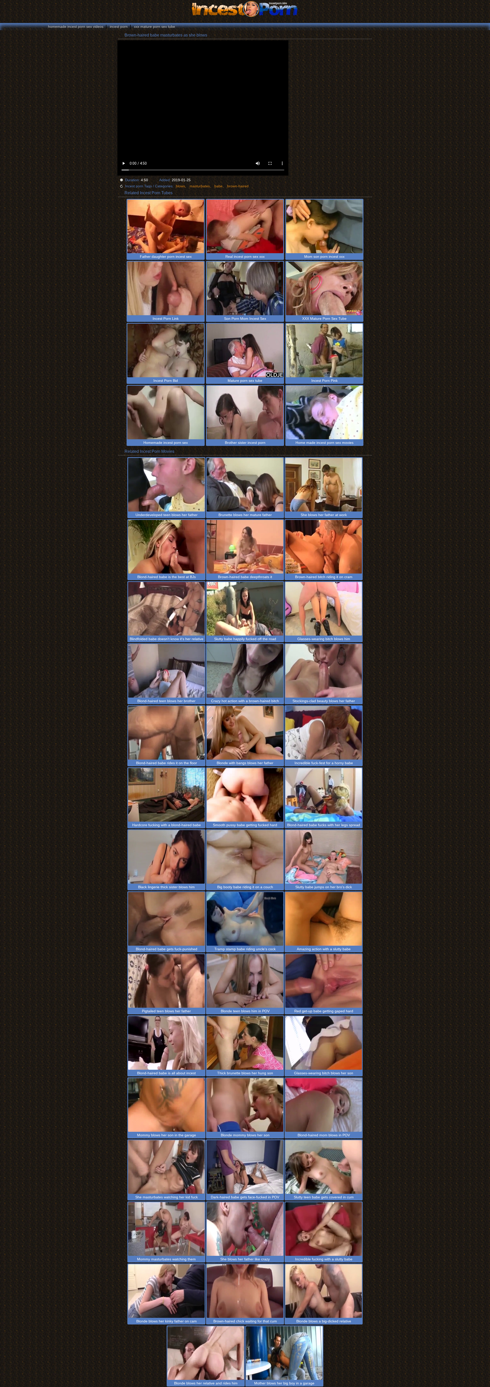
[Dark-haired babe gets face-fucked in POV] (245, 1167)
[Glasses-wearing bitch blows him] (323, 609)
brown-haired (238, 186)
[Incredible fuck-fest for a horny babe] (323, 733)
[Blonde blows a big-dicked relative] (323, 1291)
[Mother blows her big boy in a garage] (284, 1353)
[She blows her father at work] (323, 485)
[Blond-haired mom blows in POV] (323, 1105)
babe (218, 186)
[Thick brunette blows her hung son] (245, 1043)
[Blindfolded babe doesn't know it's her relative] (166, 609)
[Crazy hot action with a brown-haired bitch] (245, 671)
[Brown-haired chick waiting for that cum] (245, 1291)
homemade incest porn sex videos (75, 27)
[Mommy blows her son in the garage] (166, 1105)
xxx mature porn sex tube (154, 27)
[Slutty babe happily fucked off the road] (245, 609)
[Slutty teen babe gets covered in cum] (323, 1167)
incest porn (119, 27)
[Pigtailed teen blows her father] (166, 981)
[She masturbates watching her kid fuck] (166, 1167)
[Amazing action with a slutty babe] (323, 919)
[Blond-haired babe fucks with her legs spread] (323, 795)
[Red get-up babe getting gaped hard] (323, 981)
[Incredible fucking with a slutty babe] (323, 1229)
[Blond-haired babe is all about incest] (166, 1043)
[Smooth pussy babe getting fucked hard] (245, 795)
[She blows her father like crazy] (245, 1229)
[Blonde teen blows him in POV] (245, 981)
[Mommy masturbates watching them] (166, 1229)
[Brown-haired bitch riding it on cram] (323, 547)
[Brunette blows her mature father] (245, 485)
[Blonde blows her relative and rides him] (205, 1353)
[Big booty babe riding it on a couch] (245, 857)
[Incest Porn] (245, 9)
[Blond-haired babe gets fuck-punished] (166, 919)
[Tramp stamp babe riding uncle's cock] (245, 919)
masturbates (200, 186)
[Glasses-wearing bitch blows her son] (323, 1043)
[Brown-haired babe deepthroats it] (245, 547)
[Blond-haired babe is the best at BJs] (166, 547)
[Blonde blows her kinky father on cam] (166, 1291)
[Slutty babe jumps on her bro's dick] (323, 857)
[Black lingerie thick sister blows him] (166, 857)
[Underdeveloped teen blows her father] (166, 485)
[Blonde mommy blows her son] (245, 1105)
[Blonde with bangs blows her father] (245, 733)
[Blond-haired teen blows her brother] (166, 671)
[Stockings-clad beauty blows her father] (323, 671)
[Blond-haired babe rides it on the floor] (166, 733)
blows (180, 186)
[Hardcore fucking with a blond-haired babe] (166, 795)
